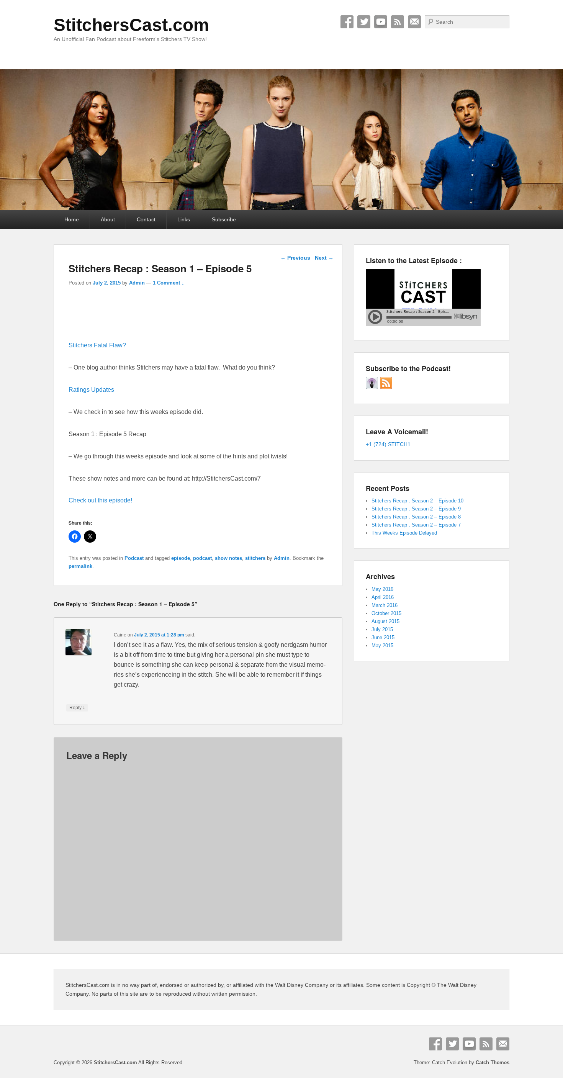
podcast (202, 558)
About (108, 219)
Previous (295, 258)
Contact (146, 219)
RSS (397, 21)
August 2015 (385, 621)
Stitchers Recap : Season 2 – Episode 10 (417, 501)
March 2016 (385, 605)
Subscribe (224, 219)
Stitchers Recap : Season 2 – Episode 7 (416, 525)
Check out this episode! (100, 500)
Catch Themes (492, 1062)
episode (180, 558)
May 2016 (382, 589)
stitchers (255, 558)
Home (71, 219)
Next (324, 258)
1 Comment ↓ (168, 283)
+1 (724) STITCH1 (388, 444)
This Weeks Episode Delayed (404, 533)
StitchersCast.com (131, 25)
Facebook (347, 21)
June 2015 (383, 637)
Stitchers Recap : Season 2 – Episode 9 (416, 509)
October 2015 (386, 613)
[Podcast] (372, 387)
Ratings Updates (91, 389)
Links (183, 219)
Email (414, 21)
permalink (80, 566)
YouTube (380, 21)
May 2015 (382, 645)
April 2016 (383, 597)
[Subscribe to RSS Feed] (386, 387)
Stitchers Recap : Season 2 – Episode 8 (416, 517)
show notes (228, 558)
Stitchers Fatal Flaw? (97, 345)
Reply (77, 707)
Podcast (134, 558)
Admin (137, 283)
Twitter (363, 21)
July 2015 (382, 629)
